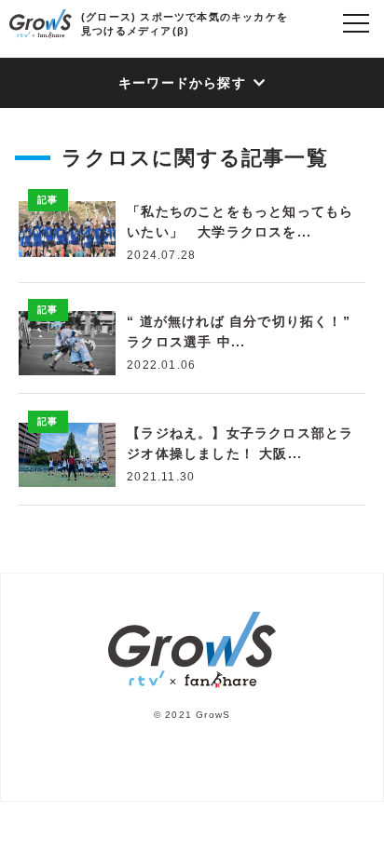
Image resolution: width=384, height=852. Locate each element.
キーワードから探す (182, 82)
